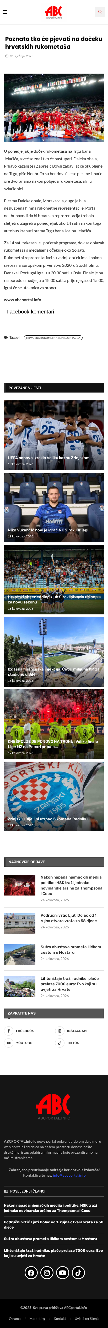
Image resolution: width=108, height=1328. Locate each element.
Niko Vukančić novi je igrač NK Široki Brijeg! (48, 530)
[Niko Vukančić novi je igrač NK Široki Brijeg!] (54, 507)
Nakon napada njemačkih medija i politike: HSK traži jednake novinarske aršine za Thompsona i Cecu (72, 885)
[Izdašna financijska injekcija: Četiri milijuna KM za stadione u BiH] (54, 652)
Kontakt (60, 1319)
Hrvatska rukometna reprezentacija (53, 337)
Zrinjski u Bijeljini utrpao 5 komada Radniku (48, 819)
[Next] (99, 387)
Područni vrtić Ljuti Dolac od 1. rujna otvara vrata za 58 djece (69, 918)
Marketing (37, 1319)
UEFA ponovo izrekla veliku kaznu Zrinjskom (49, 457)
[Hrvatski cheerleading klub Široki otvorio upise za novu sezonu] (54, 579)
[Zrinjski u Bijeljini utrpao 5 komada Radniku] (54, 796)
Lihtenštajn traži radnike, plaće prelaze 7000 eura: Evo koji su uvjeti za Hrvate (70, 984)
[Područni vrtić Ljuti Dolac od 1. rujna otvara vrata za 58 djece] (19, 923)
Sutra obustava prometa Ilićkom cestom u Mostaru (71, 950)
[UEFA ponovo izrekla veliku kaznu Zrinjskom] (54, 435)
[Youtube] (62, 1272)
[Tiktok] (78, 1272)
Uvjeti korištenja (87, 1319)
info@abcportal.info (69, 1175)
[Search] (100, 12)
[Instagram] (46, 1272)
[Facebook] (31, 1272)
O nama (15, 1319)
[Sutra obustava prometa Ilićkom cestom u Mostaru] (19, 954)
